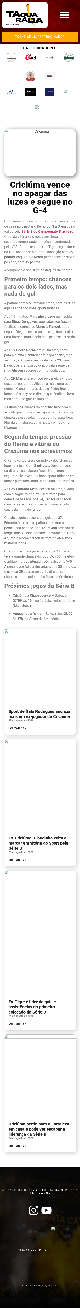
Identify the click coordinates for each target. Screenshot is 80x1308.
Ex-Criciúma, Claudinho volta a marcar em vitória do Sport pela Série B (38, 843)
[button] (64, 15)
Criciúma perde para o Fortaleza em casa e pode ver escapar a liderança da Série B (39, 1129)
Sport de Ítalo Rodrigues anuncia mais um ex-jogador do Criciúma (39, 714)
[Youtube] (46, 1210)
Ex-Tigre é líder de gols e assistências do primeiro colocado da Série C (32, 1007)
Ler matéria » (17, 728)
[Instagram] (33, 1210)
